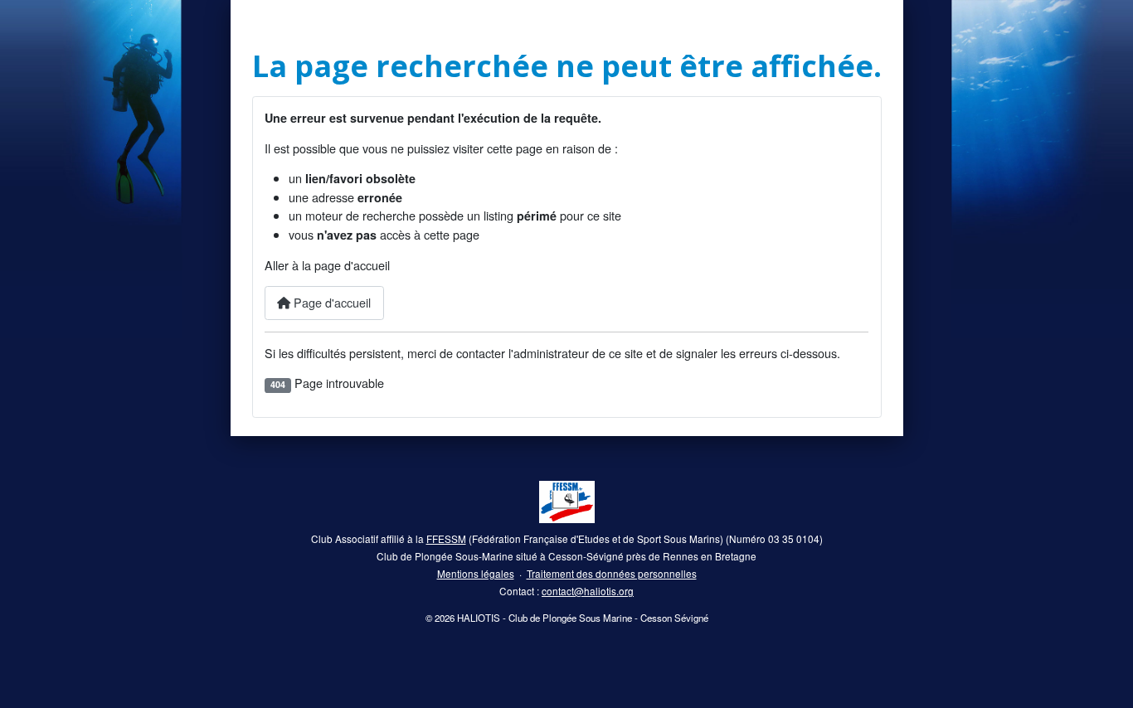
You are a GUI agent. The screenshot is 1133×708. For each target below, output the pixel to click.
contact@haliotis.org (588, 591)
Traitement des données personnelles (612, 573)
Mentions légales (475, 573)
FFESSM (446, 538)
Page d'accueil (330, 302)
